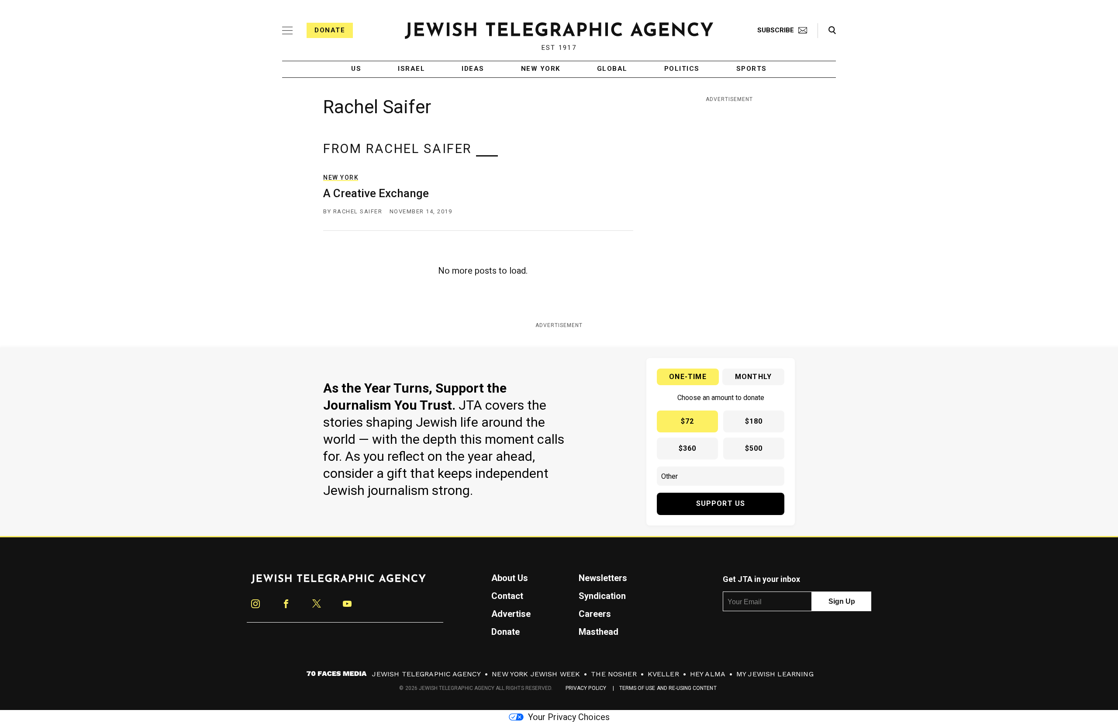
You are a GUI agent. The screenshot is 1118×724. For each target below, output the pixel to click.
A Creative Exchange (376, 193)
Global (612, 69)
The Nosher (614, 674)
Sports (751, 69)
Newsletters (603, 578)
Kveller (663, 674)
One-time (688, 376)
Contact (507, 596)
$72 (687, 421)
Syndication (602, 596)
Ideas (473, 69)
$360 (688, 448)
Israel (411, 69)
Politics (682, 69)
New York (540, 69)
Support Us (720, 503)
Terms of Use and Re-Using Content (668, 688)
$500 (754, 448)
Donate (329, 30)
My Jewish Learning (775, 674)
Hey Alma (707, 674)
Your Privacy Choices (569, 717)
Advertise (511, 614)
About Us (509, 578)
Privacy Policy (586, 688)
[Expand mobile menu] (287, 30)
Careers (595, 614)
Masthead (598, 632)
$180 (754, 421)
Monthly (753, 376)
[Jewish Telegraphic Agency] (338, 582)
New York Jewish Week (536, 674)
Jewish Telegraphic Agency (426, 674)
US (356, 69)
